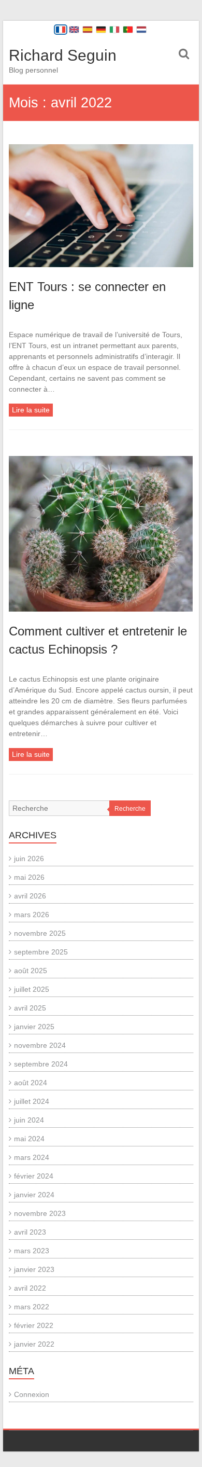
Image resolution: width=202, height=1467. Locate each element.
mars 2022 (31, 1307)
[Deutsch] (101, 29)
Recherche (130, 808)
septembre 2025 (41, 952)
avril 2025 (30, 1008)
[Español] (87, 29)
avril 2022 (30, 1288)
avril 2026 (30, 896)
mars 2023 (31, 1251)
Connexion (31, 1394)
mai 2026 (29, 877)
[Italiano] (114, 29)
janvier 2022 (34, 1344)
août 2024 (30, 1082)
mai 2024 (29, 1138)
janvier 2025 (34, 1026)
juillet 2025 (31, 989)
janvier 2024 (34, 1195)
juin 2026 (29, 858)
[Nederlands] (141, 29)
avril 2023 (30, 1232)
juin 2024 (29, 1120)
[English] (74, 29)
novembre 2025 (40, 933)
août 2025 (30, 970)
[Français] (60, 29)
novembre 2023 (40, 1213)
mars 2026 (31, 914)
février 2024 (33, 1176)
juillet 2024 (31, 1101)
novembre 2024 (40, 1045)
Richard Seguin (63, 55)
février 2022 (33, 1325)
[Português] (128, 29)
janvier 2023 (34, 1269)
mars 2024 (31, 1157)
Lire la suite (31, 410)
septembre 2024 (41, 1064)
